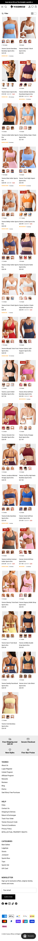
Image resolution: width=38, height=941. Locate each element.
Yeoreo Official (10, 934)
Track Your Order (7, 819)
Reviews (4, 782)
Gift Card (5, 868)
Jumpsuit (5, 855)
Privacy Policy (7, 829)
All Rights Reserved (20, 934)
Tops (3, 862)
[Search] (6, 7)
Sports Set (5, 865)
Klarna (4, 789)
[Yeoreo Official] (17, 6)
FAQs (3, 805)
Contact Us (5, 808)
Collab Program (7, 772)
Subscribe (8, 897)
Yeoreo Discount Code (9, 822)
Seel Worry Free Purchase (11, 792)
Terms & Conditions (9, 825)
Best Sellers (6, 845)
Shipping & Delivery (9, 812)
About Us (5, 765)
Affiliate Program (8, 776)
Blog (3, 786)
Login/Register (7, 769)
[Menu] (2, 7)
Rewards (5, 779)
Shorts (4, 851)
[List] (35, 13)
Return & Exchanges (9, 815)
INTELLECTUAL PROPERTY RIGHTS (14, 832)
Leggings (5, 848)
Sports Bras (6, 858)
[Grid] (32, 13)
